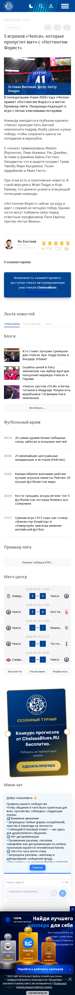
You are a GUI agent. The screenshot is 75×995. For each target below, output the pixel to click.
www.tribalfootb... (27, 247)
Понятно (38, 867)
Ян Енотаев (27, 241)
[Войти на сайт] (51, 6)
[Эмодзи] (54, 893)
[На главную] (8, 6)
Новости (12, 27)
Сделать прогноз (38, 766)
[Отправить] (62, 893)
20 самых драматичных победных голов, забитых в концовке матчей (41, 440)
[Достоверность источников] (67, 248)
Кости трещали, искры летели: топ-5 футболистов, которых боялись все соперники (42, 499)
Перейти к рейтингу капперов (44, 969)
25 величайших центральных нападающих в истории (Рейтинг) (40, 458)
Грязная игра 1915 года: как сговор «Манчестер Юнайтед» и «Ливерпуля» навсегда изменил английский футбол (41, 523)
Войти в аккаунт (37, 292)
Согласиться (37, 993)
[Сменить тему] (31, 6)
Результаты (60, 671)
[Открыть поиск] (41, 6)
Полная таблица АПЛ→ (37, 562)
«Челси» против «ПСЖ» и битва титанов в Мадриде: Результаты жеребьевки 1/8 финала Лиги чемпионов (46, 392)
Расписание (37, 671)
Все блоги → (37, 408)
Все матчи (15, 671)
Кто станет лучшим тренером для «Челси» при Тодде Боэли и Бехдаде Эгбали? (45, 355)
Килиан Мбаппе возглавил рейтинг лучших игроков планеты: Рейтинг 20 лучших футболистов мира (42, 478)
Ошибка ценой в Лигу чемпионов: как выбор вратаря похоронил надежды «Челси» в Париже (45, 373)
